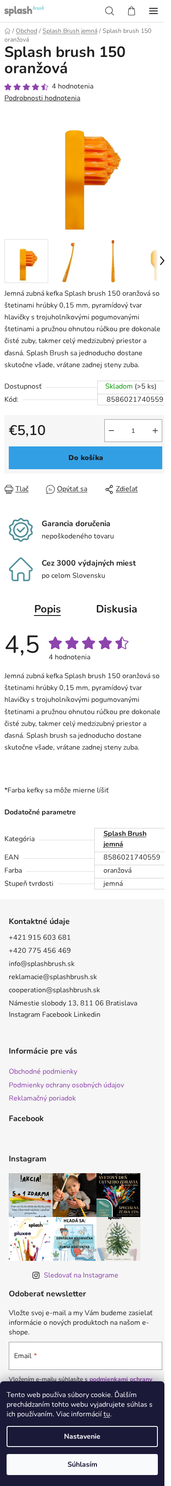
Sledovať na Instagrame (81, 1275)
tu (106, 1414)
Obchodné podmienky (43, 1071)
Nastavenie (82, 1436)
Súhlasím (82, 1464)
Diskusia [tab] (116, 609)
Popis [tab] (47, 609)
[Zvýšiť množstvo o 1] (155, 431)
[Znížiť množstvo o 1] (111, 431)
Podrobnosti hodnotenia (42, 98)
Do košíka (85, 458)
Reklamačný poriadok (42, 1098)
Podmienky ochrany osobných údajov (66, 1085)
